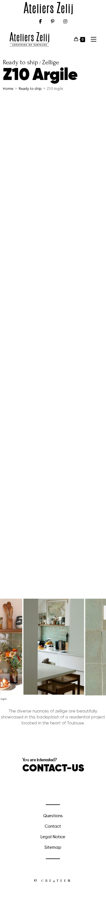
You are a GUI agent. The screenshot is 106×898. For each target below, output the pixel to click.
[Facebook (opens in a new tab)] (40, 21)
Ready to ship (30, 88)
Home (8, 88)
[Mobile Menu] (91, 39)
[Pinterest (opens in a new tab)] (52, 21)
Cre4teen (56, 880)
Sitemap (52, 847)
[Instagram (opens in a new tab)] (65, 21)
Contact (53, 826)
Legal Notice (52, 836)
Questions (53, 815)
